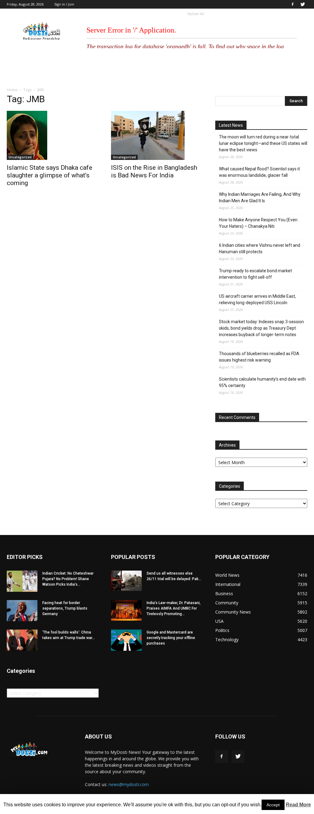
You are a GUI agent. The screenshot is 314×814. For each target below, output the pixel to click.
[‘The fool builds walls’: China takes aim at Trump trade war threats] (22, 640)
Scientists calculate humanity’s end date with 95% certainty (262, 382)
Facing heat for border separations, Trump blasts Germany (64, 608)
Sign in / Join (64, 4)
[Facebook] (292, 4)
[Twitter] (302, 4)
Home (12, 89)
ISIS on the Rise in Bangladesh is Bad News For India (154, 171)
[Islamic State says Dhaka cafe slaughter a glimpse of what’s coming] (53, 135)
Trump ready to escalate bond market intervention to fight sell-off (255, 274)
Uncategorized (20, 157)
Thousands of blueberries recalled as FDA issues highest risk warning (259, 356)
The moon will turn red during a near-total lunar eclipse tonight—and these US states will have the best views (263, 143)
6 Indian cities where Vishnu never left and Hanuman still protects (259, 248)
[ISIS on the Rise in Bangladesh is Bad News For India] (157, 135)
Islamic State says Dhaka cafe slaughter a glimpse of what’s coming (49, 175)
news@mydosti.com (129, 784)
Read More (298, 804)
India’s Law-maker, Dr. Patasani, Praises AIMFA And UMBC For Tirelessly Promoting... (174, 608)
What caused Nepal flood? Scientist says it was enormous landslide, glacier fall (259, 172)
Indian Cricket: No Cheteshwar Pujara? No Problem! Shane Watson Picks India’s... (68, 579)
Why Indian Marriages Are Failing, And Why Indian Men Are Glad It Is (260, 197)
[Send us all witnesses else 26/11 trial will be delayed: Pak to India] (126, 581)
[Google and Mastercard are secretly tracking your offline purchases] (126, 640)
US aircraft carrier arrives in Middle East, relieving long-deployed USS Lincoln (257, 299)
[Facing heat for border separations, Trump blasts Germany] (22, 610)
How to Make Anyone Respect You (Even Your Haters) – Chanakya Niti (258, 223)
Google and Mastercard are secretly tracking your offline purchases (171, 637)
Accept (273, 804)
